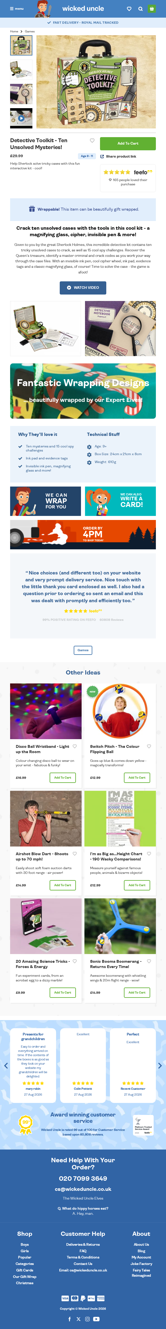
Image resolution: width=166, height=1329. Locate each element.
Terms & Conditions (83, 1257)
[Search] (140, 9)
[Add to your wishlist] (92, 141)
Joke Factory (141, 1264)
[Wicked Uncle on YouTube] (96, 1318)
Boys (25, 1245)
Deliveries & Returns (83, 1245)
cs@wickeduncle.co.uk (83, 1189)
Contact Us (83, 1264)
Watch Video (86, 288)
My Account (141, 1257)
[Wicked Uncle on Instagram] (87, 1318)
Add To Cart (128, 143)
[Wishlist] (129, 9)
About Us (141, 1245)
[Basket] (152, 9)
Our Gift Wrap (24, 1277)
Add (62, 777)
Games (30, 31)
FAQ (83, 1251)
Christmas (24, 1283)
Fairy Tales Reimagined (141, 1273)
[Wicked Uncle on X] (78, 1318)
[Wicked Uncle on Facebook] (70, 1318)
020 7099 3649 (83, 1178)
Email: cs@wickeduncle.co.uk (83, 1270)
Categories (25, 1264)
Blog (141, 1251)
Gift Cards (24, 1270)
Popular (24, 1257)
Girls (25, 1251)
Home (14, 31)
